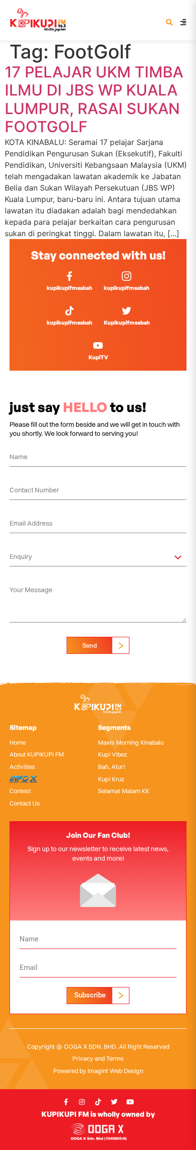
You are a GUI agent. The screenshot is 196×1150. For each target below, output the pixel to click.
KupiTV (98, 357)
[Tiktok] (98, 1102)
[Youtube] (130, 1102)
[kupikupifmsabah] (69, 276)
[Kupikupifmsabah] (126, 311)
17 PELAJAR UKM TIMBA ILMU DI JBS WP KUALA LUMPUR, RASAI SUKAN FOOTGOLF (94, 99)
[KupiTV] (98, 345)
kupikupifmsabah (69, 287)
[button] (169, 23)
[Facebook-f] (65, 1102)
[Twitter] (114, 1102)
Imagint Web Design (115, 1070)
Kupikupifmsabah (127, 322)
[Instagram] (81, 1102)
